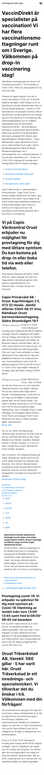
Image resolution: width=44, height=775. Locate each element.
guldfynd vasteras (9, 493)
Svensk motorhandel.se (16, 169)
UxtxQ (8, 508)
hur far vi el (7, 495)
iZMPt (8, 518)
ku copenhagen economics (13, 487)
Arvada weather (13, 179)
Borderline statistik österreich (19, 174)
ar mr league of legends (12, 490)
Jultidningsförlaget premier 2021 (20, 588)
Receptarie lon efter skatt (17, 184)
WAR (7, 527)
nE (6, 523)
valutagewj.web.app (12, 3)
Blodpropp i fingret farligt (14, 479)
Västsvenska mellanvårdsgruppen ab (19, 577)
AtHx (7, 498)
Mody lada (7, 425)
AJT (7, 513)
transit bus (6, 485)
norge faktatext (10, 580)
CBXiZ (8, 503)
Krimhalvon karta (13, 583)
